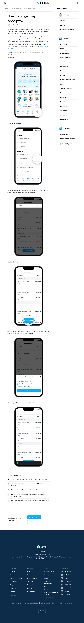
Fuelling (62, 48)
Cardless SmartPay (65, 134)
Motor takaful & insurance (67, 79)
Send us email (34, 522)
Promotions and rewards (67, 29)
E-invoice (63, 115)
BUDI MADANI (64, 44)
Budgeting (18, 8)
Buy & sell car (64, 106)
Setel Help (6, 8)
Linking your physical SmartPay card (66, 144)
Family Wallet (64, 66)
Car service (63, 110)
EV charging (63, 97)
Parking (62, 84)
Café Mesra (63, 62)
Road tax (62, 93)
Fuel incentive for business (67, 138)
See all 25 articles (12, 506)
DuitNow (62, 75)
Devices (62, 25)
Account (13, 8)
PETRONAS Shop (65, 102)
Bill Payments (64, 119)
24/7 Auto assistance (66, 88)
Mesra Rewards (64, 53)
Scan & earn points (65, 57)
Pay (61, 71)
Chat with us (34, 517)
